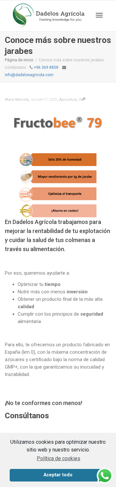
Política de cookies (58, 458)
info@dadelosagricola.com (29, 75)
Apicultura (68, 99)
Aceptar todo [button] (58, 475)
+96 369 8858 (46, 67)
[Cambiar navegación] (99, 15)
